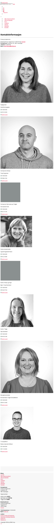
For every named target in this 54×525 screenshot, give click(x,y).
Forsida (2, 474)
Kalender (6, 26)
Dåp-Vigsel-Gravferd (9, 19)
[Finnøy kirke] (4, 2)
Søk (14, 4)
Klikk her (6, 511)
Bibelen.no (3, 520)
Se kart (2, 507)
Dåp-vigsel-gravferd (5, 476)
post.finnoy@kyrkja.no (10, 46)
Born (5, 21)
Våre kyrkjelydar (8, 20)
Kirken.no (3, 518)
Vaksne (6, 24)
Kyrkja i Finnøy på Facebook (7, 515)
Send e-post (5, 114)
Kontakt (6, 27)
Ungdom (6, 23)
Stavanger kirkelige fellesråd (8, 517)
